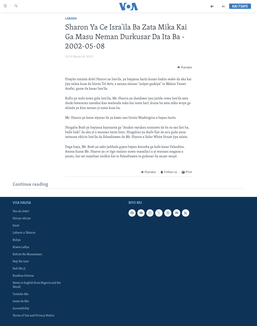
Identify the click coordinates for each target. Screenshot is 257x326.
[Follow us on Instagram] (150, 212)
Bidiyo (17, 239)
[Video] (212, 6)
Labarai (71, 18)
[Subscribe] (176, 212)
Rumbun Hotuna (23, 275)
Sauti (16, 225)
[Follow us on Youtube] (140, 212)
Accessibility (21, 308)
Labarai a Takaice (24, 232)
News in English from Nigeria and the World (37, 284)
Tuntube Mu (21, 294)
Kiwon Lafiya (21, 247)
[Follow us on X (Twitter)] (158, 212)
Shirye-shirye (22, 218)
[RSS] (185, 212)
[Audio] (223, 6)
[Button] (184, 67)
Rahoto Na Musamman (27, 254)
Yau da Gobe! (21, 211)
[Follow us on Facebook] (132, 212)
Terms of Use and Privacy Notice (33, 315)
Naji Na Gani (21, 261)
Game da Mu (21, 301)
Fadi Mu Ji (19, 268)
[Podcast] (167, 212)
